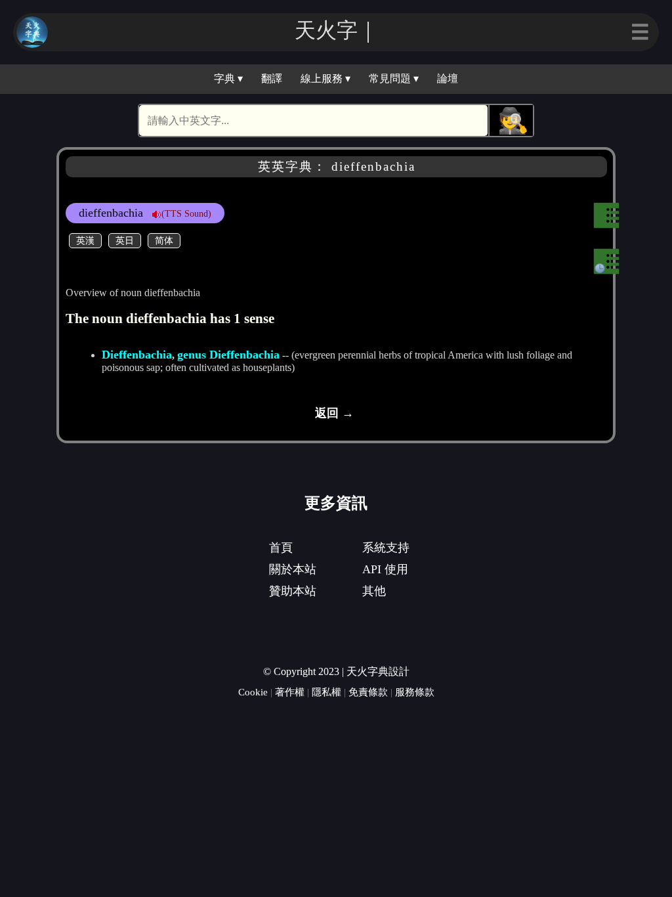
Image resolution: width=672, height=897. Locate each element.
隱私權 (326, 691)
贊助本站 (292, 591)
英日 (125, 240)
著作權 (289, 691)
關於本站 (292, 569)
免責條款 (368, 691)
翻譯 (271, 78)
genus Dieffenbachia (228, 354)
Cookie (253, 691)
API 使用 (385, 569)
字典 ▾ (228, 78)
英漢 (85, 240)
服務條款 (414, 691)
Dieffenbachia (137, 354)
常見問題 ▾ (394, 78)
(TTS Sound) (186, 213)
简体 (164, 240)
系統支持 (386, 547)
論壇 (447, 78)
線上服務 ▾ (325, 78)
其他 (374, 591)
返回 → (334, 413)
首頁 (281, 547)
